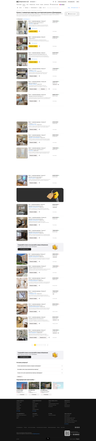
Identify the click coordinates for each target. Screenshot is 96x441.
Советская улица (39, 318)
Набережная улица (39, 331)
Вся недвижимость (19, 427)
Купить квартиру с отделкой (69, 419)
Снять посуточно (35, 415)
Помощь (58, 427)
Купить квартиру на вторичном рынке (70, 420)
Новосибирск (34, 405)
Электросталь (18, 405)
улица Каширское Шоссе (41, 54)
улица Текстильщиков (32, 83)
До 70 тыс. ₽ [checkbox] (34, 196)
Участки (17, 416)
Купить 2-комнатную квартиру (69, 422)
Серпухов (18, 403)
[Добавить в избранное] (39, 31)
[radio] (37, 345)
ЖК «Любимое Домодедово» (33, 280)
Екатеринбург (34, 406)
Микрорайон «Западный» (32, 84)
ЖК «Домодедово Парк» (32, 71)
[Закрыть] (79, 7)
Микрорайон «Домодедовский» (33, 256)
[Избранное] (53, 2)
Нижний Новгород (35, 409)
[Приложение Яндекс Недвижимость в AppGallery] (77, 434)
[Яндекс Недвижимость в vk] (75, 427)
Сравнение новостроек (52, 405)
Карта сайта (63, 427)
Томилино (18, 409)
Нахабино (18, 406)
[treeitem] (19, 4)
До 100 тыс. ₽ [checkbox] (40, 196)
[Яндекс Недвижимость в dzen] (77, 427)
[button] (55, 2)
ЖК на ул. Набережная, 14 (32, 332)
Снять (33, 416)
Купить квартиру (67, 415)
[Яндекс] (78, 439)
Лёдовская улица (39, 22)
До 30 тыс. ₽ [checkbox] (21, 196)
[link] (78, 2)
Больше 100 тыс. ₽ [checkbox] (22, 199)
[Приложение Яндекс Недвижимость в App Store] (73, 434)
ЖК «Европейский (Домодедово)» (34, 306)
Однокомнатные (67, 402)
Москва (33, 402)
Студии (65, 403)
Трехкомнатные (67, 406)
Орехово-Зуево (19, 402)
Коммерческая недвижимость (21, 415)
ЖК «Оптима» (30, 23)
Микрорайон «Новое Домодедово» (34, 137)
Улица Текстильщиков (52, 415)
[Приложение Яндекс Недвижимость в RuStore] (78, 434)
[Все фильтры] (17, 8)
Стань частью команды (31, 427)
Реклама (25, 427)
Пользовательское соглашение (42, 427)
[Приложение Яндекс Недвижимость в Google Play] (75, 434)
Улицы (49, 402)
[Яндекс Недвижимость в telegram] (79, 427)
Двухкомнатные (67, 405)
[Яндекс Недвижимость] (22, 1)
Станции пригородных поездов (53, 403)
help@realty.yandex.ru (36, 433)
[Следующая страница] (47, 344)
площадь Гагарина (31, 38)
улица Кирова (39, 96)
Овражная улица (39, 267)
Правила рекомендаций (52, 427)
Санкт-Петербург (35, 403)
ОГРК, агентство (34, 28)
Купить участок (67, 416)
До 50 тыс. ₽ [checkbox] (27, 196)
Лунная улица (38, 279)
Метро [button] (69, 7)
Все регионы (50, 406)
